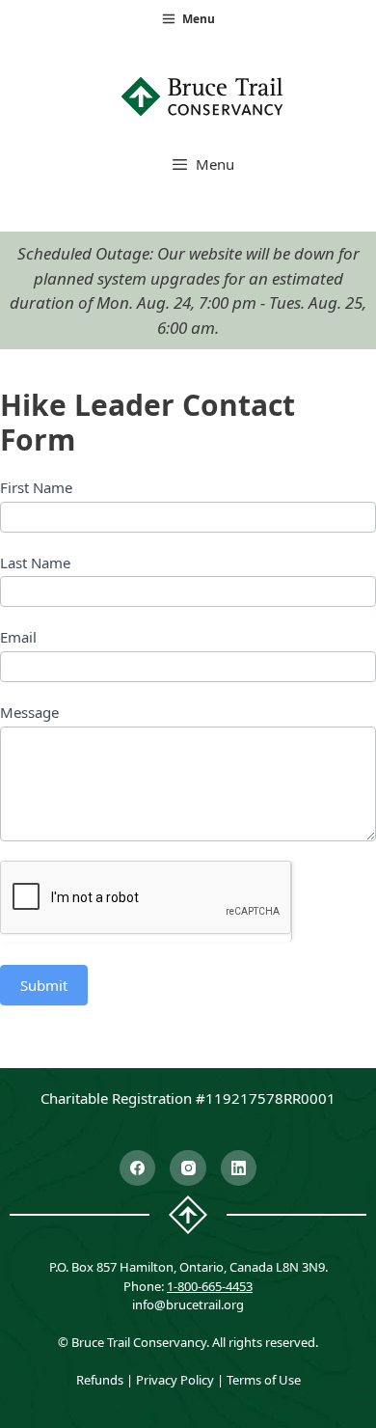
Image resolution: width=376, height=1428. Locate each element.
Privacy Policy (175, 1379)
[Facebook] (138, 1168)
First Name (36, 487)
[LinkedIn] (239, 1168)
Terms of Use (264, 1379)
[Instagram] (188, 1168)
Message (29, 712)
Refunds (99, 1379)
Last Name (35, 562)
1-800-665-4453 (210, 1286)
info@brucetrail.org (188, 1304)
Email (18, 636)
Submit (43, 985)
